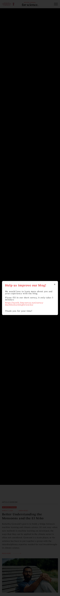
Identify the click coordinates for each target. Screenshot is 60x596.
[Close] (55, 284)
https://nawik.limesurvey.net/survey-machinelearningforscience (24, 304)
